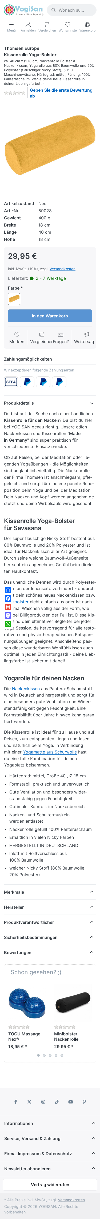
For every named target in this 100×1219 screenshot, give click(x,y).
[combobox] (72, 10)
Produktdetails (19, 403)
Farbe (13, 288)
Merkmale (14, 892)
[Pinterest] (84, 1102)
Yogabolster (16, 601)
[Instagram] (43, 1102)
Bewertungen (17, 952)
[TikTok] (57, 1102)
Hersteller (14, 907)
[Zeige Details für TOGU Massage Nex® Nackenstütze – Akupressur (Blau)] (27, 1003)
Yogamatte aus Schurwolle (50, 752)
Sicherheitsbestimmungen (31, 937)
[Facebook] (16, 1102)
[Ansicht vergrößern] (50, 148)
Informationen (18, 1123)
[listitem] (50, 148)
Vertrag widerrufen (50, 1184)
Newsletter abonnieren (27, 1168)
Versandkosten (62, 269)
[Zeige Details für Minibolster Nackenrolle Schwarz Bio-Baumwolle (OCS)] (73, 1003)
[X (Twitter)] (29, 1102)
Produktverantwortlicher (29, 922)
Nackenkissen (26, 688)
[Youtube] (71, 1102)
